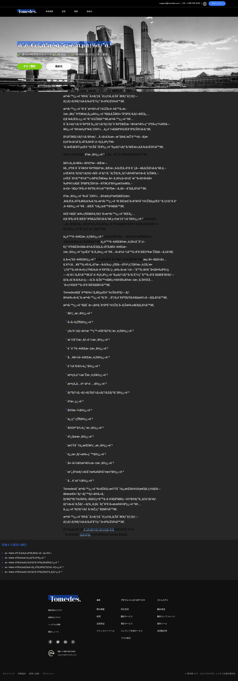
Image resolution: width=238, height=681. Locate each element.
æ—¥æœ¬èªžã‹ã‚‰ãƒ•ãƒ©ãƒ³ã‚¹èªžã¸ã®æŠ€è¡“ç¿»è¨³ (32, 562)
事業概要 (49, 12)
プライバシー (48, 674)
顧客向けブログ (54, 617)
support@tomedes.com (67, 655)
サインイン (217, 3)
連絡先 (89, 12)
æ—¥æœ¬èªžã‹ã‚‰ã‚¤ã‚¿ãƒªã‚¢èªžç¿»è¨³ (25, 557)
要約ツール (162, 624)
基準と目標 (34, 674)
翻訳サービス (127, 617)
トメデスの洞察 (54, 625)
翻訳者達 (161, 609)
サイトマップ (9, 674)
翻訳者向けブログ (55, 610)
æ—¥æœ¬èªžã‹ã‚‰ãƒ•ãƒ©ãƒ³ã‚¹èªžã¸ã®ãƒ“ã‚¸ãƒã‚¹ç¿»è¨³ (33, 571)
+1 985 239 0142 (66, 652)
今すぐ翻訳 (29, 66)
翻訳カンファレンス (166, 617)
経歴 (99, 617)
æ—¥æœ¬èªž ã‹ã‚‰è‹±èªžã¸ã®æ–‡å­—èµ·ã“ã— (28, 552)
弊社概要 (101, 609)
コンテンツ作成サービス (132, 631)
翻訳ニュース (53, 632)
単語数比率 (162, 631)
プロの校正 (126, 638)
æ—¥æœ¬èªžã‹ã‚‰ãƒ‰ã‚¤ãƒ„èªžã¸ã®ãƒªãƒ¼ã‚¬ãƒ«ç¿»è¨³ (34, 567)
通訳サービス (127, 624)
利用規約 (22, 674)
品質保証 (101, 624)
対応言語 (125, 609)
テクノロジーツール (106, 631)
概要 (76, 12)
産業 (64, 12)
